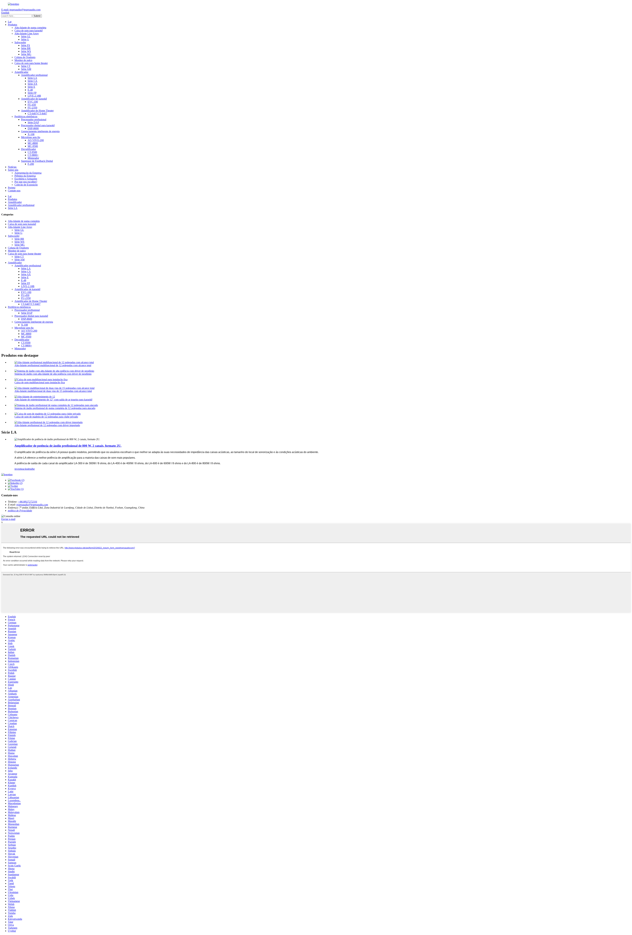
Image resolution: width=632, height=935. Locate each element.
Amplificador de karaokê (34, 98)
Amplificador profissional (34, 75)
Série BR (26, 48)
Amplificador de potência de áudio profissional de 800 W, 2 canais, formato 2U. (67, 445)
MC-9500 (33, 146)
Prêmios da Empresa (25, 175)
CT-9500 (32, 152)
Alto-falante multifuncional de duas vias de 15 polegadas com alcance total (53, 391)
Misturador (33, 158)
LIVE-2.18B (34, 95)
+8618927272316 (27, 501)
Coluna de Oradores (24, 57)
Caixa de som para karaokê (28, 30)
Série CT (25, 66)
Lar (10, 21)
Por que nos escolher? (25, 181)
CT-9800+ (33, 155)
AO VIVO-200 (36, 140)
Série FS (25, 45)
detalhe (31, 469)
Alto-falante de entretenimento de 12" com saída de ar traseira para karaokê (53, 399)
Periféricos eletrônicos (25, 116)
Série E (31, 86)
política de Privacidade (20, 510)
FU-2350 (32, 107)
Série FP (32, 92)
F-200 (31, 164)
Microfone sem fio (30, 137)
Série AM (26, 69)
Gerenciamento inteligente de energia (40, 131)
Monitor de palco (23, 60)
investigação (20, 469)
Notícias (12, 166)
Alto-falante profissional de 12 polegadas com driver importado (47, 425)
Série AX (32, 83)
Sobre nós (13, 169)
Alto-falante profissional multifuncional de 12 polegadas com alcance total (52, 365)
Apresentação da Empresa (27, 172)
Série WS (26, 51)
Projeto (11, 187)
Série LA (32, 78)
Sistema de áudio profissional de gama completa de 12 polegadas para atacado (54, 408)
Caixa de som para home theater (31, 63)
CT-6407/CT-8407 (37, 113)
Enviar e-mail (8, 519)
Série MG (26, 54)
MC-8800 (33, 143)
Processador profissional (33, 119)
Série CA (32, 81)
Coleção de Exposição (26, 184)
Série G (25, 39)
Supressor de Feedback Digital (37, 161)
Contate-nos (14, 190)
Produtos (12, 24)
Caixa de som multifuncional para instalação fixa (39, 382)
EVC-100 (33, 101)
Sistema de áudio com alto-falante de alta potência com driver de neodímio (53, 373)
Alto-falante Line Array (26, 33)
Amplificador (21, 72)
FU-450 (32, 104)
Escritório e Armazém (25, 178)
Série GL (26, 36)
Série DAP (33, 122)
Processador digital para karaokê (38, 125)
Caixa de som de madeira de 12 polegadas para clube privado (46, 416)
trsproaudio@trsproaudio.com (32, 504)
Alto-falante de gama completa (30, 27)
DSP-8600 (33, 128)
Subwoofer (20, 42)
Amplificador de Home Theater (37, 110)
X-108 (31, 134)
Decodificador (28, 149)
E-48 (30, 89)
